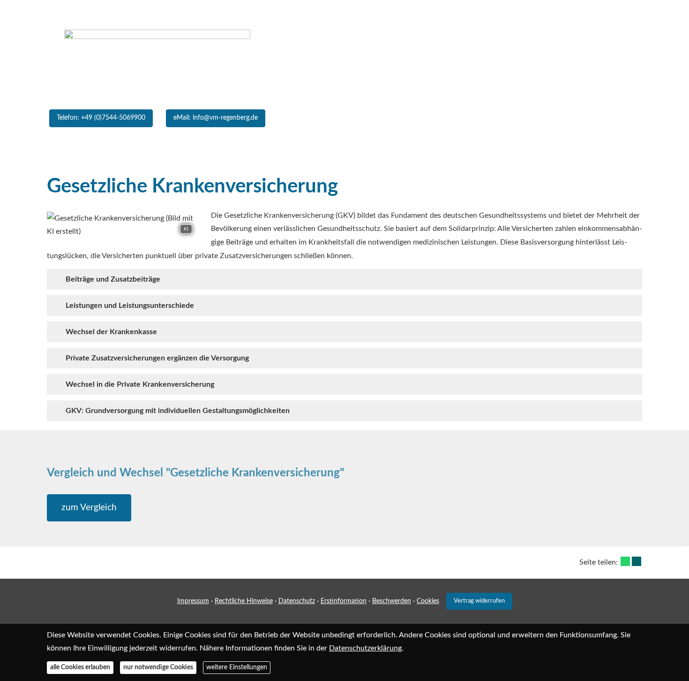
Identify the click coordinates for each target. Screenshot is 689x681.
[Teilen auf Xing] (636, 561)
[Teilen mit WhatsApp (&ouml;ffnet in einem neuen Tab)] (625, 561)
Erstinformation (344, 601)
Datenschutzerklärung (365, 648)
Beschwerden (391, 601)
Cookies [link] (428, 601)
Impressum (193, 601)
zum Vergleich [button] (89, 507)
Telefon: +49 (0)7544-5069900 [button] (101, 118)
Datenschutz (296, 601)
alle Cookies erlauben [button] (80, 667)
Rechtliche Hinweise (244, 601)
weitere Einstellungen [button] (236, 667)
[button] (344, 152)
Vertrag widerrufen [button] (479, 601)
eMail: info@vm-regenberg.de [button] (215, 118)
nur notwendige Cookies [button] (158, 667)
